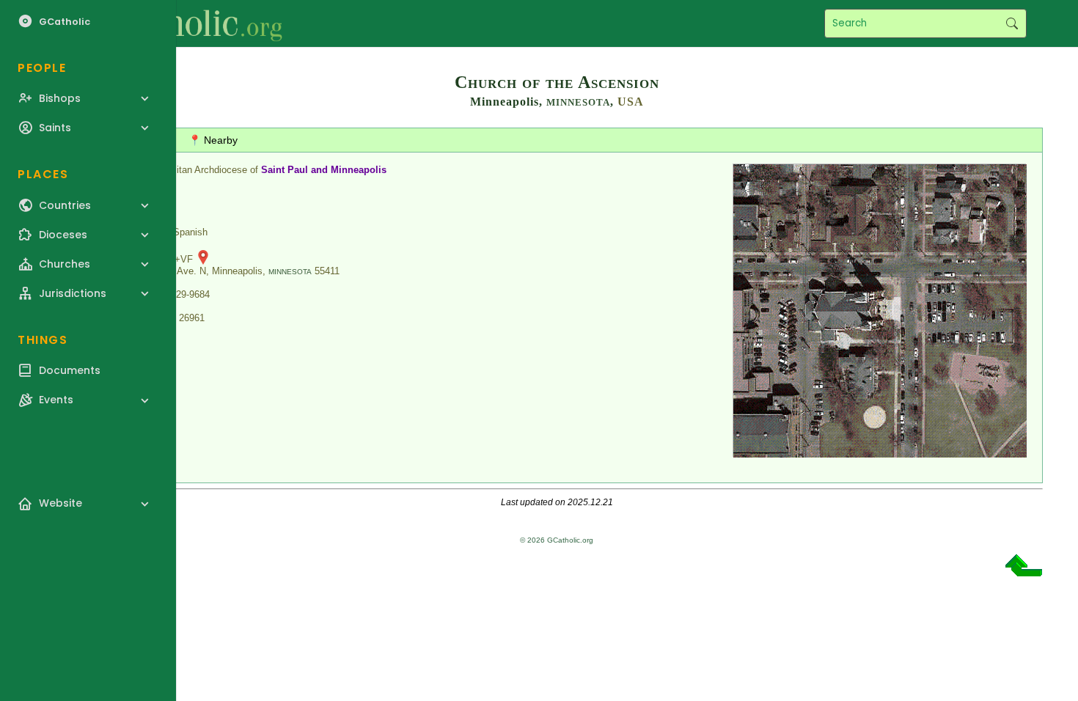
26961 (192, 317)
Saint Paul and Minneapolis (323, 169)
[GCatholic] (180, 23)
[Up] (1023, 570)
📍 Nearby (213, 140)
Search (1011, 23)
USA (630, 101)
